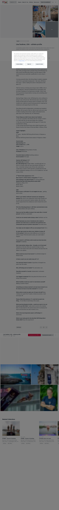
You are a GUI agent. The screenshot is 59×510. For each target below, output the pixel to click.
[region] (29, 59)
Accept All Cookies (39, 64)
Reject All (29, 64)
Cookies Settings (19, 64)
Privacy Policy (22, 60)
